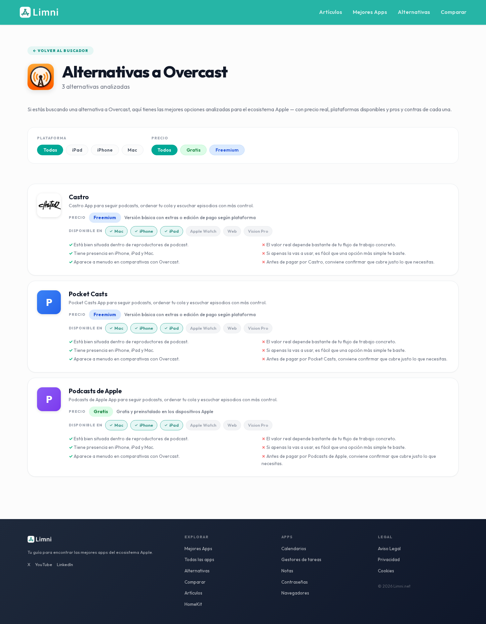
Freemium (227, 150)
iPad (77, 150)
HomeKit (193, 604)
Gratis (193, 150)
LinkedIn (65, 564)
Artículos (330, 12)
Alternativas (414, 12)
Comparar (453, 12)
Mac (132, 150)
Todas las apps (199, 559)
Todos (164, 150)
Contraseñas (294, 582)
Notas (287, 571)
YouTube (43, 564)
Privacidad (389, 559)
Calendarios (293, 549)
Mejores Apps (370, 12)
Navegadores (295, 593)
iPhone (105, 150)
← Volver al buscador (60, 50)
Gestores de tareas (301, 559)
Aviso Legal (389, 549)
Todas (50, 150)
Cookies (386, 571)
